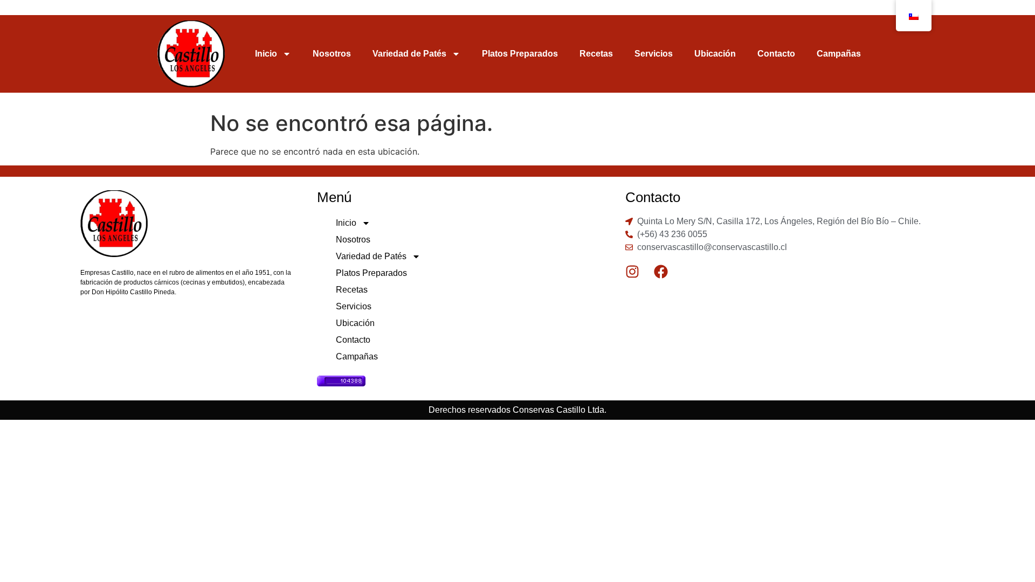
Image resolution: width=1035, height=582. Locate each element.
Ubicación (715, 53)
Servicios (653, 53)
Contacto (776, 53)
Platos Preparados (520, 53)
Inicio (266, 53)
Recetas (596, 53)
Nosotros (332, 53)
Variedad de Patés (409, 53)
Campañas (839, 53)
